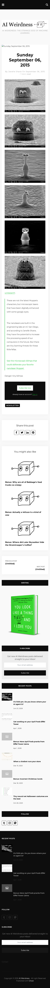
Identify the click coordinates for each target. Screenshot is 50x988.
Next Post (41, 566)
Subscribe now (25, 388)
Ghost (31, 981)
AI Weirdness (24, 978)
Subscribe (25, 673)
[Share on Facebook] (16, 432)
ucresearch (10, 293)
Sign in (34, 394)
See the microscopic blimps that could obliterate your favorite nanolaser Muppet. (22, 364)
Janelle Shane (15, 72)
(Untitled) (10, 564)
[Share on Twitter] (22, 432)
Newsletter (12, 405)
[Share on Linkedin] (27, 432)
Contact (5, 962)
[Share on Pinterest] (33, 432)
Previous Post (11, 561)
